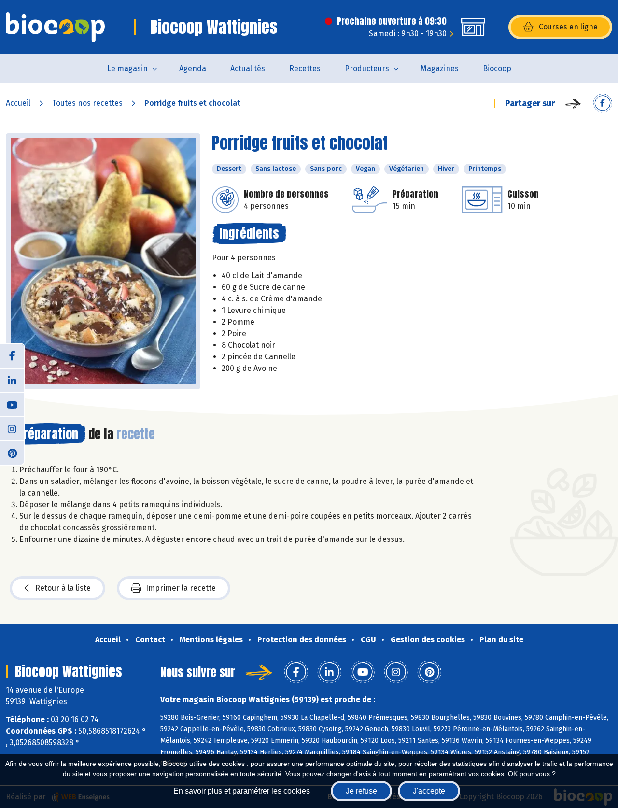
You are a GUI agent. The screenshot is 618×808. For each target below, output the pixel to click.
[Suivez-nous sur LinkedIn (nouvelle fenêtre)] (12, 380)
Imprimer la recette (181, 588)
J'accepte (429, 791)
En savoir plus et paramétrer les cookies (241, 791)
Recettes (305, 68)
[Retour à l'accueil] (55, 27)
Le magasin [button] (127, 68)
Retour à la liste (63, 588)
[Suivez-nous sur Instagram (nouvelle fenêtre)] (12, 428)
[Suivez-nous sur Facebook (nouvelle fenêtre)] (12, 356)
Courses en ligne (568, 26)
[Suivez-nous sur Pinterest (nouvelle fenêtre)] (12, 452)
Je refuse (361, 791)
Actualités (247, 68)
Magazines (440, 68)
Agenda (192, 68)
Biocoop (497, 68)
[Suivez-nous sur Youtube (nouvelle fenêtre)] (12, 404)
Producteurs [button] (367, 68)
